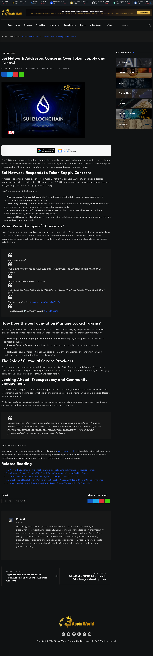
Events (83, 25)
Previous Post (16, 571)
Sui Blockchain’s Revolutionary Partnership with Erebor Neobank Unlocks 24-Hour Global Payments (54, 480)
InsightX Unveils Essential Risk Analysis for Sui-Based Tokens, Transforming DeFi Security (48, 483)
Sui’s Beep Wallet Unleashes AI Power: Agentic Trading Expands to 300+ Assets (44, 476)
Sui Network (20, 501)
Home (4, 37)
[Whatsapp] (21, 74)
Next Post (98, 573)
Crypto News (14, 25)
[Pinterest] (15, 74)
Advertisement (96, 25)
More (109, 25)
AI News (28, 25)
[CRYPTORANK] (151, 3)
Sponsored (55, 25)
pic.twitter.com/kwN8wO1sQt (44, 302)
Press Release (70, 25)
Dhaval (7, 68)
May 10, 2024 (51, 311)
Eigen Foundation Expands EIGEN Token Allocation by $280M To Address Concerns (26, 578)
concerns (7, 501)
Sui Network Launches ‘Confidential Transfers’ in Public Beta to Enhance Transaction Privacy (50, 470)
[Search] (150, 25)
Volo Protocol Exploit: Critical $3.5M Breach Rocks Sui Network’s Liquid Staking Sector (47, 473)
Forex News (41, 25)
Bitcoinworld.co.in (67, 451)
